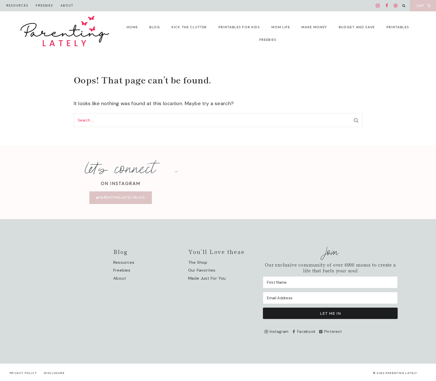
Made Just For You (207, 278)
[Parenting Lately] (65, 32)
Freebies (44, 5)
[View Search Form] (403, 6)
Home (132, 27)
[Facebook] (387, 6)
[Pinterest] (396, 6)
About (67, 5)
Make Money (314, 27)
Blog (154, 27)
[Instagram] (378, 6)
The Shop (197, 262)
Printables (398, 27)
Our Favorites (201, 270)
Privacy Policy (23, 373)
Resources (17, 5)
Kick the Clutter (189, 27)
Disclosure (54, 373)
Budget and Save (357, 27)
